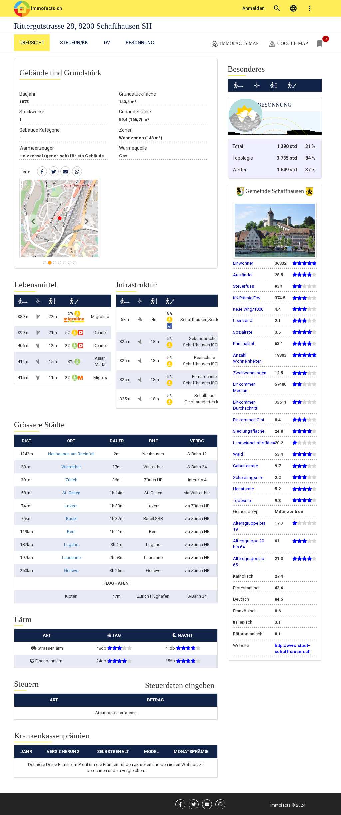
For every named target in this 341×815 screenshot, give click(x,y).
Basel (71, 518)
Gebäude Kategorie (39, 130)
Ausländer (243, 274)
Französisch (245, 610)
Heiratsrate (243, 488)
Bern (71, 531)
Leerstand (242, 320)
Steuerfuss (243, 286)
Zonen (126, 130)
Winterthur (71, 466)
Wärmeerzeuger (36, 148)
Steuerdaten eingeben (179, 685)
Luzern (71, 505)
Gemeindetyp (246, 511)
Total (237, 146)
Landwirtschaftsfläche (254, 442)
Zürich (71, 479)
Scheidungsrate (248, 477)
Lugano (71, 544)
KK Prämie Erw (246, 297)
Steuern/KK (74, 42)
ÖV (107, 42)
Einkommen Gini (248, 419)
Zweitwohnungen (249, 372)
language (293, 8)
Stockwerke (31, 111)
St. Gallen (71, 492)
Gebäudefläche (135, 111)
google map (292, 43)
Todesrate (242, 500)
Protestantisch (247, 587)
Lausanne (71, 557)
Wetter (239, 169)
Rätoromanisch (247, 633)
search (277, 8)
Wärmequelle (133, 148)
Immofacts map (239, 43)
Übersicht (31, 42)
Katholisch (243, 576)
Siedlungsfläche (248, 431)
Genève (71, 570)
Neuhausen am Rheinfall (71, 453)
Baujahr (27, 94)
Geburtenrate (245, 465)
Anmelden (253, 8)
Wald (238, 454)
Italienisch (242, 622)
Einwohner (243, 263)
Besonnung (140, 42)
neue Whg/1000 (248, 309)
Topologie (242, 158)
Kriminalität (243, 343)
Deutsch (241, 599)
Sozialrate (242, 332)
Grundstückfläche (137, 94)
